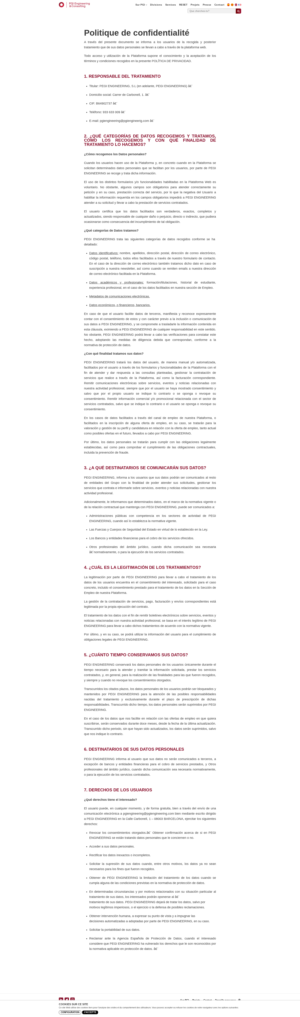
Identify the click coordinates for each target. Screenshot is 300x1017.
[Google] (72, 1000)
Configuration (70, 1012)
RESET (183, 4)
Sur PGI (140, 4)
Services (170, 4)
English (237, 6)
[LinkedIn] (61, 1000)
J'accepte (90, 1012)
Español (229, 6)
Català (233, 6)
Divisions (156, 4)
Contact (219, 4)
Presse (207, 4)
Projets (195, 4)
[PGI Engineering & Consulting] (74, 5)
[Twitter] (67, 1000)
